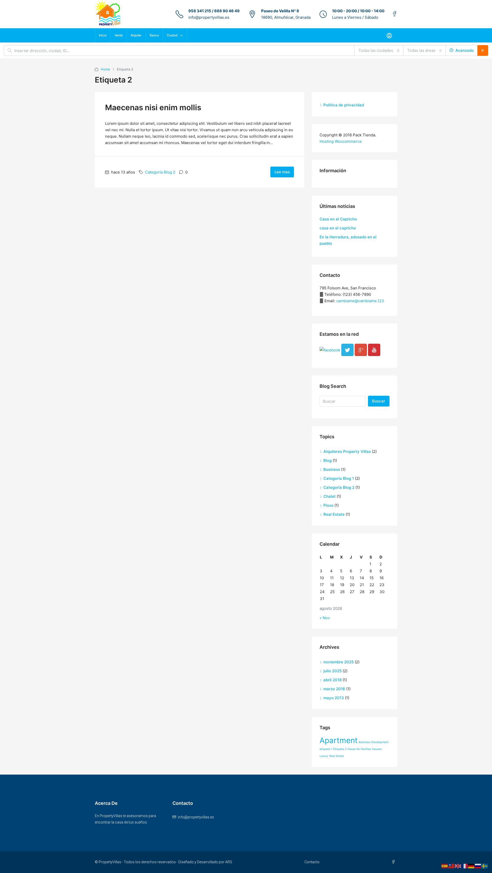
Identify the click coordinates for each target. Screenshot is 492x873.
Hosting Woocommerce (341, 141)
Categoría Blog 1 (338, 478)
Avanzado (464, 50)
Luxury (324, 756)
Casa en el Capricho (338, 219)
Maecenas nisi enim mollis (153, 107)
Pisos (328, 505)
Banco (154, 35)
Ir (482, 50)
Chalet (329, 496)
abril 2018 (332, 679)
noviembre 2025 (338, 661)
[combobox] (379, 50)
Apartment (339, 740)
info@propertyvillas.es (208, 17)
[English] (458, 865)
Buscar (378, 401)
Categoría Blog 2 (160, 172)
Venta (119, 35)
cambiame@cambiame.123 (360, 300)
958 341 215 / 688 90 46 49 (214, 10)
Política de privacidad (343, 105)
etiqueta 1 (326, 749)
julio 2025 (332, 670)
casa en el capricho (338, 228)
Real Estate (334, 514)
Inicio (103, 35)
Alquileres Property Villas (347, 451)
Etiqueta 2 (339, 749)
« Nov (325, 617)
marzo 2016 (334, 688)
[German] (471, 865)
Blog (327, 460)
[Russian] (478, 865)
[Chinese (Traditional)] (451, 865)
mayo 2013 (333, 697)
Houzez (377, 749)
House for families (359, 749)
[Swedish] (484, 865)
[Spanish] (445, 865)
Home (105, 69)
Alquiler (136, 35)
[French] (465, 865)
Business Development (373, 742)
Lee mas (282, 171)
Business (331, 469)
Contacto (312, 862)
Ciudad (172, 35)
